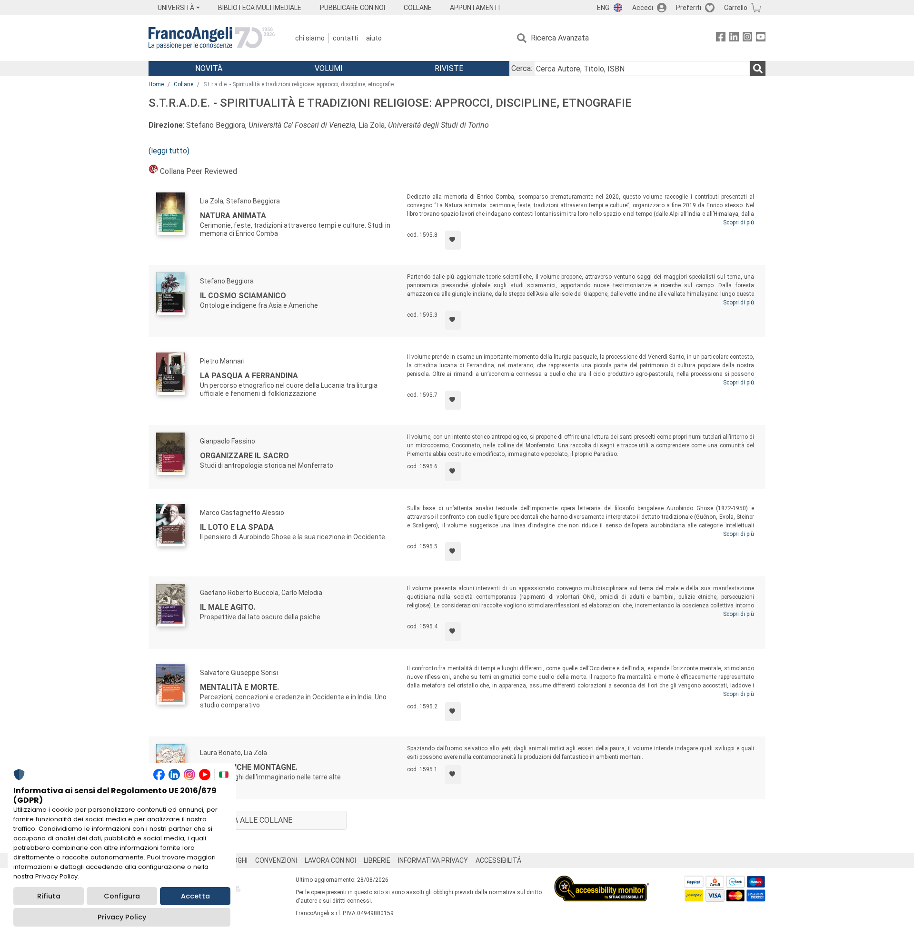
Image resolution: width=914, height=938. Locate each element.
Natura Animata (233, 215)
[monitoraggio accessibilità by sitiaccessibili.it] (601, 881)
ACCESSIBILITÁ (498, 860)
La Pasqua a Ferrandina (249, 375)
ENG (603, 7)
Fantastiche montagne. (249, 767)
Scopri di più (738, 222)
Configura (122, 896)
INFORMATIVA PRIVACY (433, 860)
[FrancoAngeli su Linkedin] (734, 38)
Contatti (345, 38)
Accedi (642, 7)
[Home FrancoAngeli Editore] (212, 38)
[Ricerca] (757, 68)
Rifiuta (48, 896)
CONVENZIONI (276, 860)
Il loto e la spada (237, 527)
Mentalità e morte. (239, 687)
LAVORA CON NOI (330, 860)
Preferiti (688, 7)
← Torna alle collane (247, 820)
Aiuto (374, 38)
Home (156, 84)
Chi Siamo (310, 38)
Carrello (735, 7)
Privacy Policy (122, 917)
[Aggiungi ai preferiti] (453, 240)
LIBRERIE (377, 860)
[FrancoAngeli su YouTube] (760, 38)
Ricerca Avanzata (560, 37)
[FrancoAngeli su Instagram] (747, 38)
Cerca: (521, 68)
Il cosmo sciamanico (243, 295)
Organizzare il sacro (244, 455)
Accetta (195, 896)
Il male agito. (227, 607)
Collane (183, 84)
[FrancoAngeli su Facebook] (720, 38)
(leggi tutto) (169, 150)
